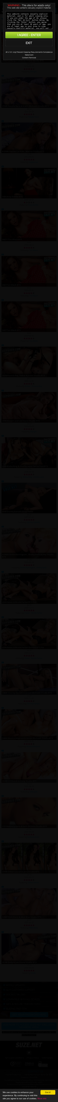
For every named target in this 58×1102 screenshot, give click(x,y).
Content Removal (29, 58)
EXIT (29, 43)
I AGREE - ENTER (29, 35)
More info (41, 1098)
